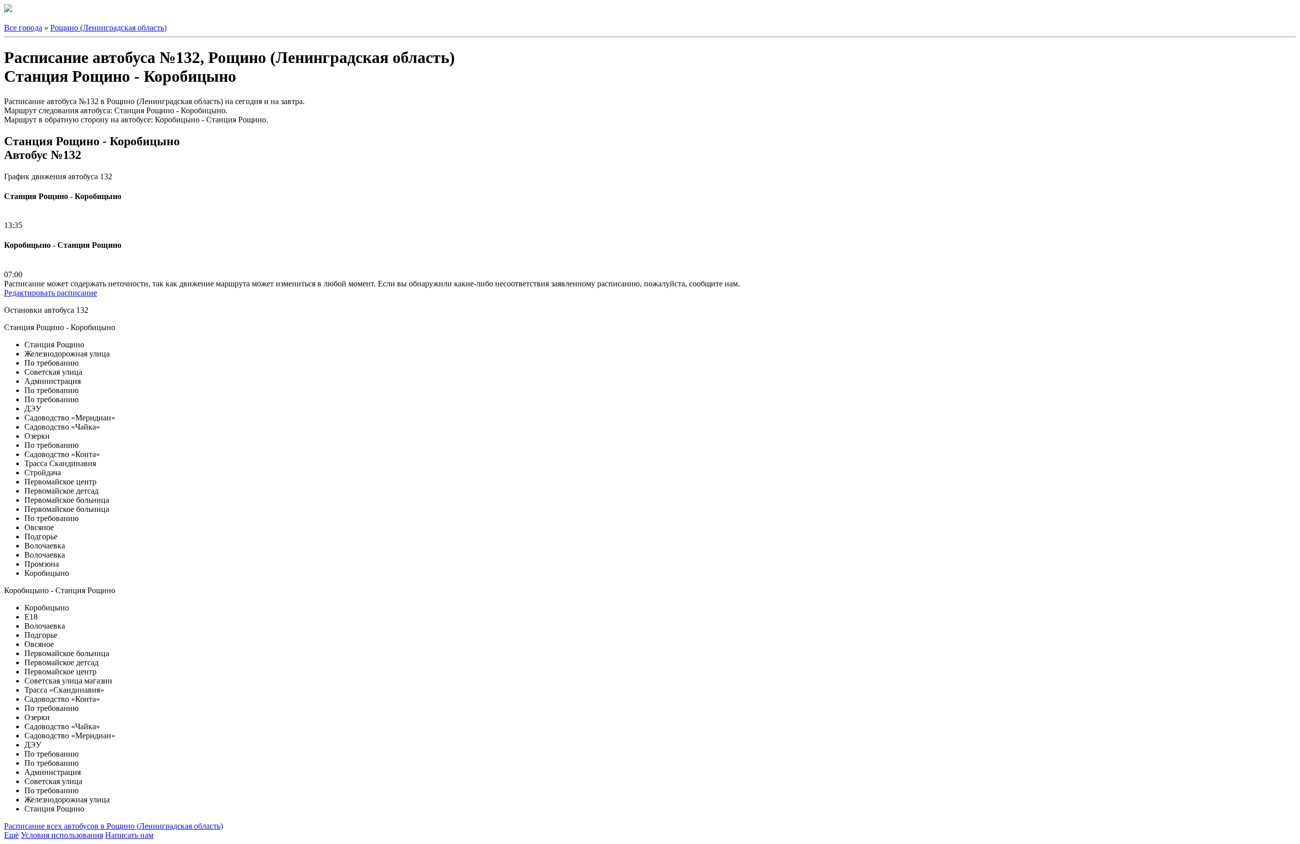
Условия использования (62, 835)
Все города (23, 27)
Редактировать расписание (50, 292)
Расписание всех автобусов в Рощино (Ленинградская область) (113, 826)
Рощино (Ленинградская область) (108, 27)
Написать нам (129, 835)
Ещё (11, 835)
